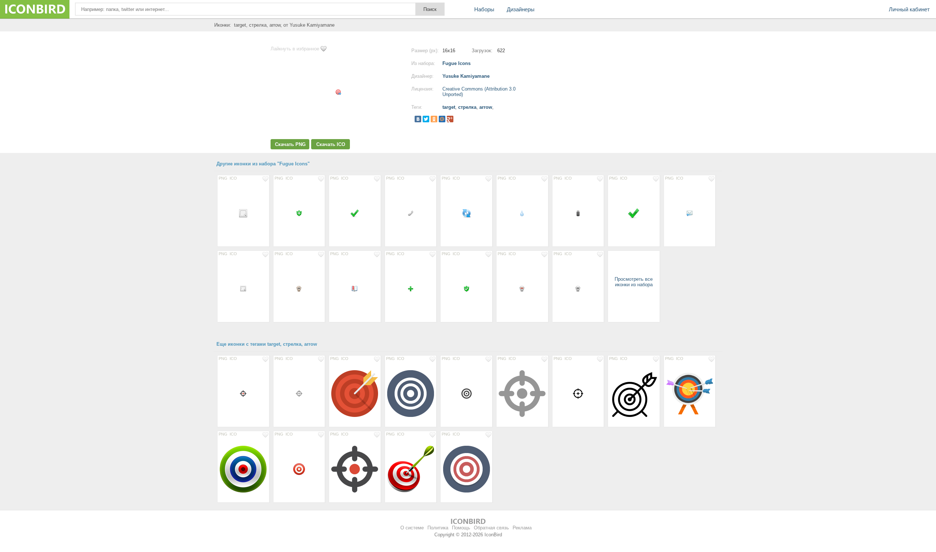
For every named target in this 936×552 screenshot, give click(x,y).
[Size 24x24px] (243, 213)
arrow (485, 107)
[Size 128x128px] (355, 393)
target (448, 107)
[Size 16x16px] (299, 213)
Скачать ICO (330, 144)
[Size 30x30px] (578, 393)
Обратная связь (491, 527)
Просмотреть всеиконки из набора (634, 281)
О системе (412, 527)
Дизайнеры (521, 9)
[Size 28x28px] (466, 393)
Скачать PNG (290, 144)
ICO (233, 178)
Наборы (484, 9)
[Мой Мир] (442, 119)
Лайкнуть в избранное (295, 48)
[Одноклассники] (434, 119)
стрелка (467, 107)
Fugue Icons (456, 63)
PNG (223, 178)
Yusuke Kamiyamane (466, 76)
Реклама (522, 527)
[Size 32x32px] (634, 213)
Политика (437, 527)
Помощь (461, 527)
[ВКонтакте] (418, 119)
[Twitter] (426, 119)
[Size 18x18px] (243, 393)
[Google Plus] (450, 119)
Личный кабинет (909, 9)
